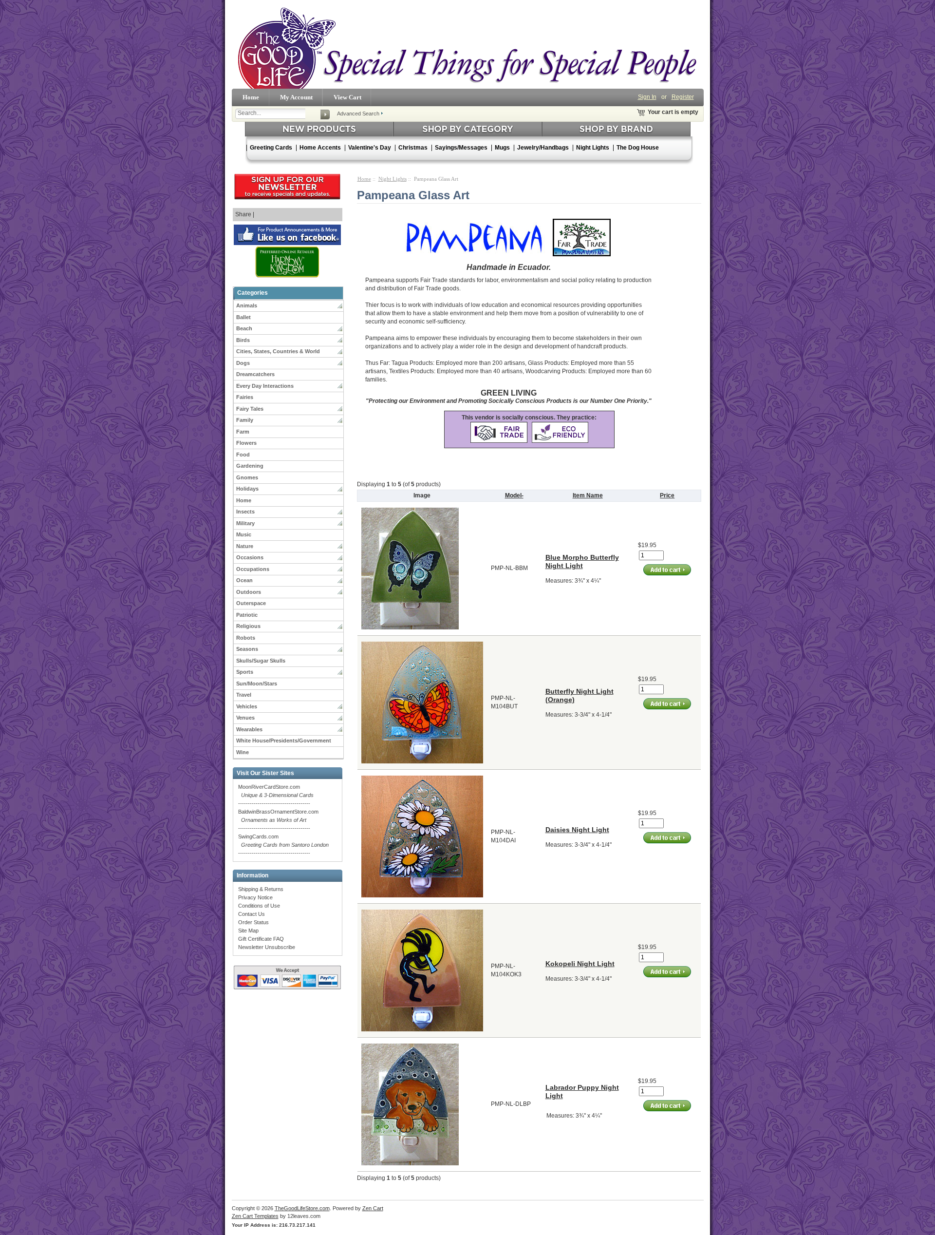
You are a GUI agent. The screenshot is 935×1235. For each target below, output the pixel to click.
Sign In (647, 97)
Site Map (248, 930)
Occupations (252, 569)
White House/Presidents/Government (283, 740)
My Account (296, 97)
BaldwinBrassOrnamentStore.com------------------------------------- (278, 820)
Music (243, 534)
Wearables (249, 729)
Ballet (243, 317)
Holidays (247, 489)
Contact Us (251, 914)
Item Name (588, 495)
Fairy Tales (249, 409)
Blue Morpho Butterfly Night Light (582, 561)
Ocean (244, 580)
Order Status (253, 922)
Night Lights (392, 179)
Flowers (246, 443)
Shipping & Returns (260, 889)
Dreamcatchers (255, 374)
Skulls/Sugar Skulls (260, 661)
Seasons (247, 649)
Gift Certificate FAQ (261, 939)
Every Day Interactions (265, 386)
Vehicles (246, 706)
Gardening (249, 466)
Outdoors (248, 592)
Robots (245, 638)
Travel (243, 695)
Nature (244, 546)
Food (243, 454)
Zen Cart (372, 1208)
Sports (244, 672)
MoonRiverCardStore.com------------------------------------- (276, 795)
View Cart (347, 97)
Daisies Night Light (577, 830)
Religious (248, 626)
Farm (242, 432)
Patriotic (247, 615)
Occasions (249, 557)
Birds (243, 340)
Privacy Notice (255, 897)
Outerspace (251, 603)
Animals (246, 305)
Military (245, 523)
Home (251, 97)
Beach (244, 328)
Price (667, 495)
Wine (242, 752)
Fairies (244, 397)
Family (244, 420)
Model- (514, 495)
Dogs (243, 363)
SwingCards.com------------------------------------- (283, 845)
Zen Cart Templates (255, 1216)
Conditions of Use (259, 906)
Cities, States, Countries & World (278, 351)
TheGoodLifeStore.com (302, 1208)
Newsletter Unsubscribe (266, 947)
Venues (245, 718)
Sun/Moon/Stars (256, 683)
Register (683, 97)
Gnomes (247, 477)
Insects (245, 511)
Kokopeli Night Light (580, 964)
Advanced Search (358, 113)
